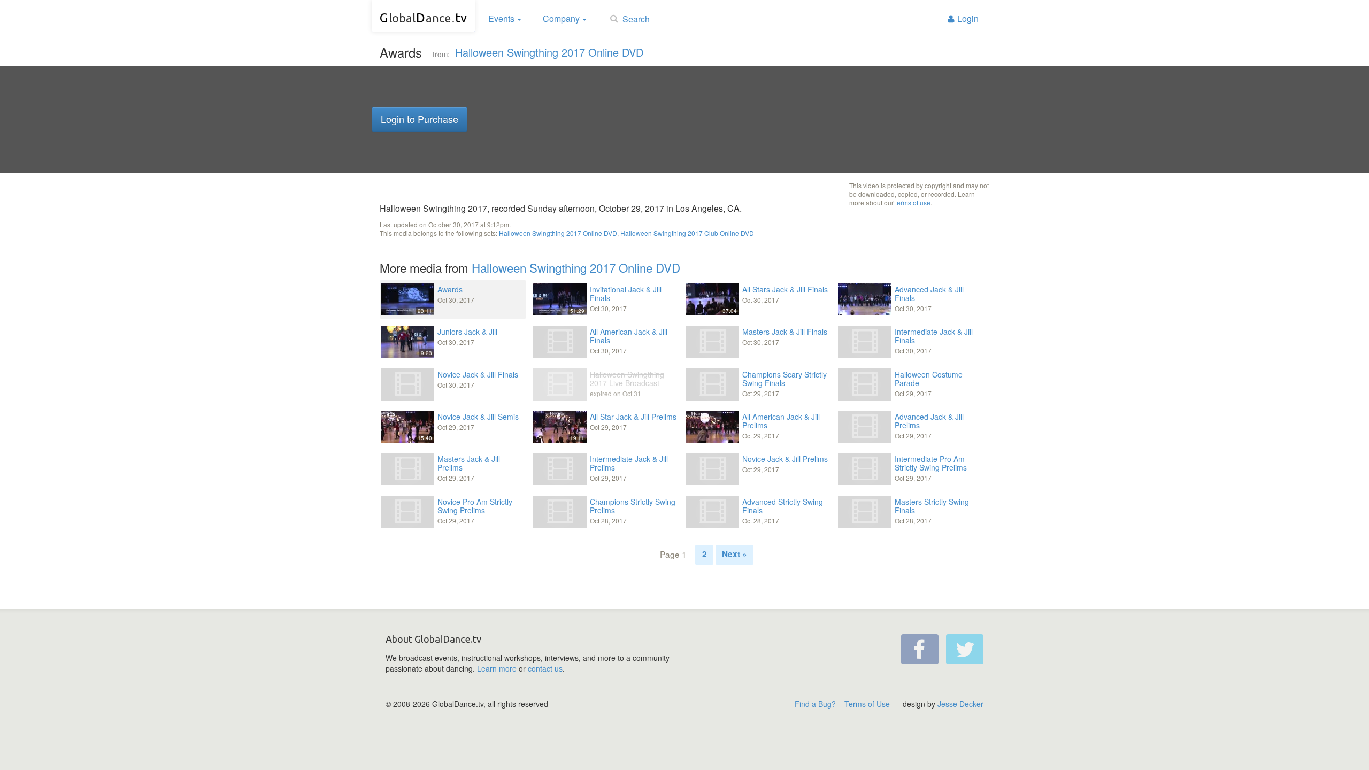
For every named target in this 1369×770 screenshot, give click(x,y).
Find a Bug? (815, 703)
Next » (734, 554)
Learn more (497, 668)
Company (561, 18)
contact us (545, 668)
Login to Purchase (419, 119)
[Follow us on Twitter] (964, 649)
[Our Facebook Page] (920, 649)
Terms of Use (867, 703)
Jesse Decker (960, 703)
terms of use (912, 202)
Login (968, 18)
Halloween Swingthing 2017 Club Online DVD (687, 232)
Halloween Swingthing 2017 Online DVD (549, 52)
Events (501, 18)
